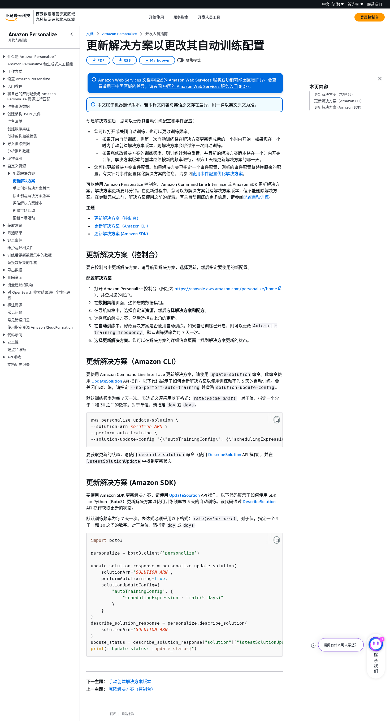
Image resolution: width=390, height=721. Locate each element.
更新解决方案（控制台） (117, 218)
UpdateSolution (107, 381)
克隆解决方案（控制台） (132, 689)
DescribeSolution (224, 454)
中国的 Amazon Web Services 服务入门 (200, 86)
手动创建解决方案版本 (130, 681)
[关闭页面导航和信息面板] (380, 78)
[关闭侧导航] (71, 34)
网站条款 (128, 714)
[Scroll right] (224, 17)
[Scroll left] (145, 17)
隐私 (113, 714)
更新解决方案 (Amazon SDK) (121, 233)
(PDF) (244, 86)
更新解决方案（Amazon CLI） (122, 226)
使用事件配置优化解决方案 (217, 173)
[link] (156, 33)
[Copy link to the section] (82, 255)
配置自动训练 (256, 197)
